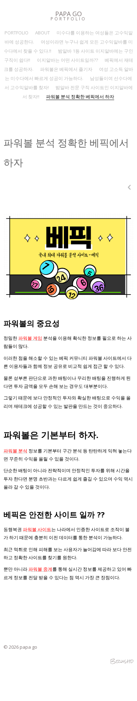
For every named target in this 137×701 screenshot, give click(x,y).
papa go (68, 13)
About (42, 32)
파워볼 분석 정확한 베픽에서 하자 (80, 96)
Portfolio (68, 19)
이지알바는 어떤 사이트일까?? (67, 60)
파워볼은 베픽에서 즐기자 (66, 69)
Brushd (121, 661)
